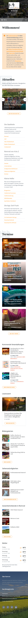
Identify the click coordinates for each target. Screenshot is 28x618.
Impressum (5, 593)
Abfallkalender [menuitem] (8, 198)
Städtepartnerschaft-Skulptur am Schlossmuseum (17, 491)
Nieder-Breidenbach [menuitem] (9, 144)
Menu (5, 20)
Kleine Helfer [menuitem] (9, 178)
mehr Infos (12, 53)
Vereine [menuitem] (6, 163)
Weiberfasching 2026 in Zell (17, 453)
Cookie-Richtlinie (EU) (7, 601)
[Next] (25, 99)
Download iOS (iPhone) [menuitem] (10, 222)
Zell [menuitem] (5, 139)
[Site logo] (14, 8)
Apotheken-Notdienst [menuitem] (10, 201)
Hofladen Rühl (14, 527)
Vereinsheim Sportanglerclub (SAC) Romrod (16, 368)
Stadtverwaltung (12, 35)
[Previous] (3, 99)
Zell (13, 107)
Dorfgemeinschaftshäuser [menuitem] (11, 168)
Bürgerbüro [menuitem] (7, 190)
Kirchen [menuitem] (6, 174)
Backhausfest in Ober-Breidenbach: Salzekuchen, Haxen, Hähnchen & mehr (13, 250)
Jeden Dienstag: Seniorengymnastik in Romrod (12, 323)
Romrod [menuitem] (6, 136)
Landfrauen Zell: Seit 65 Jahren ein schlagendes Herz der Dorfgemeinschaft (13, 102)
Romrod (14, 11)
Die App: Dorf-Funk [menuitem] (11, 205)
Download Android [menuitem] (9, 220)
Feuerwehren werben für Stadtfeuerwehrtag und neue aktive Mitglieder (13, 415)
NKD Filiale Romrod (16, 510)
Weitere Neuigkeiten (14, 113)
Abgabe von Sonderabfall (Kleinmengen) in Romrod (13, 300)
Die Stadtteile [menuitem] (9, 124)
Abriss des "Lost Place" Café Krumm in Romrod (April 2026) (17, 445)
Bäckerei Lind (14, 518)
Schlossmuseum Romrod (18, 472)
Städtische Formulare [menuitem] (10, 193)
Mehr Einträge (7, 536)
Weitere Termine (14, 333)
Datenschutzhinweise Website (9, 598)
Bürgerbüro (18, 61)
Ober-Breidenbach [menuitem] (9, 141)
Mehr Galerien (7, 462)
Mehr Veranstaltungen (9, 387)
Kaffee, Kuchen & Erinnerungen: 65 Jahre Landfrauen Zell (17, 436)
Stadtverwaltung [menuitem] (8, 196)
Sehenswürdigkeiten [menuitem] (9, 171)
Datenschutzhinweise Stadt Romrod (11, 596)
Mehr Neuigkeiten (10, 423)
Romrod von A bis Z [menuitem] (11, 151)
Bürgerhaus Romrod (16, 303)
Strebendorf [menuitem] (7, 147)
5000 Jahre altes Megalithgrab (15, 481)
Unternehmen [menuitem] (8, 166)
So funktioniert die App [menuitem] (10, 217)
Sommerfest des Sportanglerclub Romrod (12, 275)
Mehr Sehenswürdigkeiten (10, 499)
